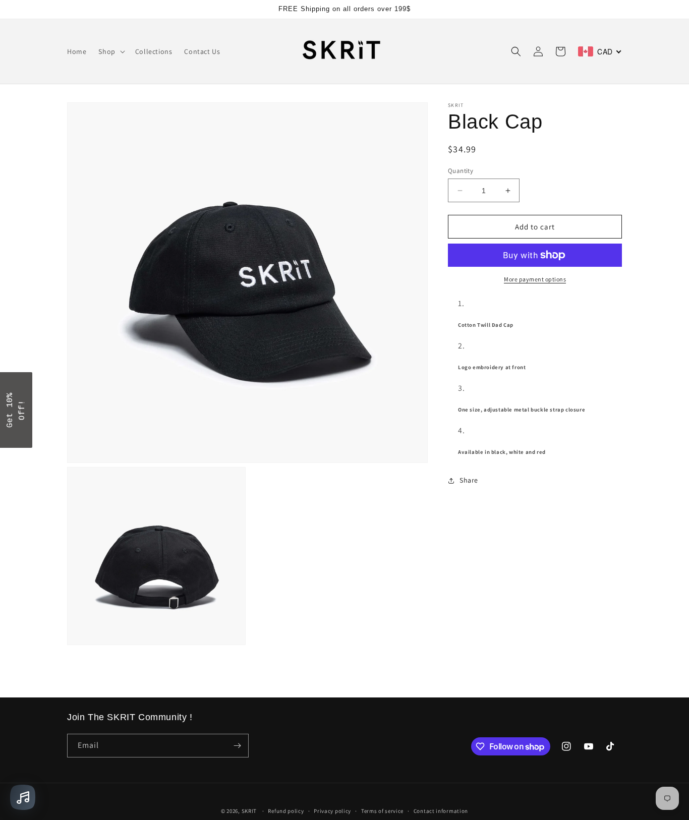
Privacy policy (332, 810)
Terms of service (382, 810)
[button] (110, 51)
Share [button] (469, 480)
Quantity (460, 170)
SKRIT (249, 810)
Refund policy (286, 810)
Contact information (441, 810)
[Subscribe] (237, 745)
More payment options (535, 279)
